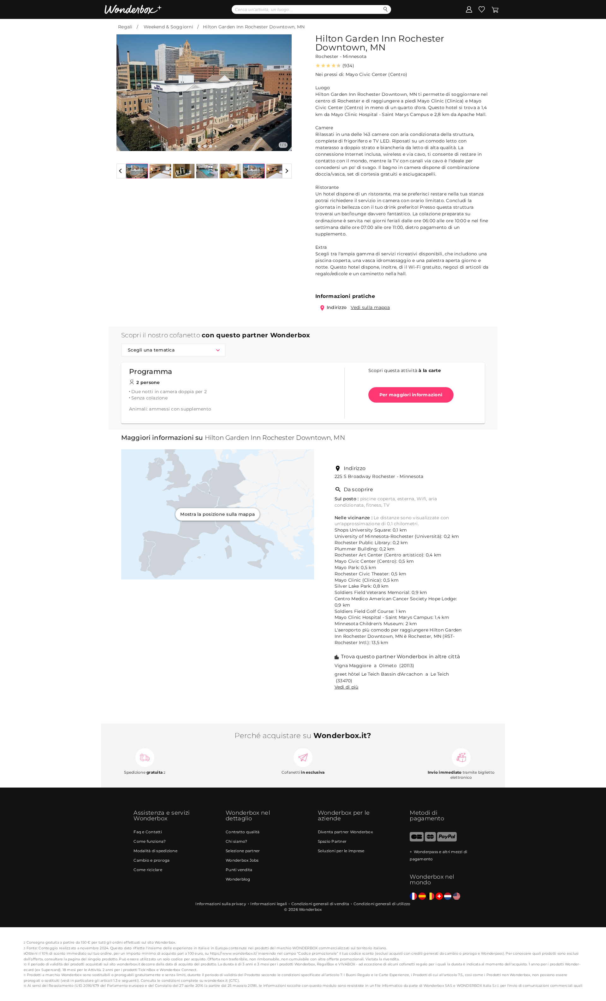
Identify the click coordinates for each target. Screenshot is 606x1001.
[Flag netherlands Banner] (447, 896)
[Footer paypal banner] (447, 840)
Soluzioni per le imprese (341, 850)
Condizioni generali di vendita (320, 903)
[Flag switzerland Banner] (439, 896)
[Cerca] (385, 9)
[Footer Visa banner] (416, 840)
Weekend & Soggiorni (168, 27)
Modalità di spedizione (155, 850)
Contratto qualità (242, 831)
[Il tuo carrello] (495, 9)
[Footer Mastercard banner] (430, 840)
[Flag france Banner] (413, 896)
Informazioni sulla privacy (220, 903)
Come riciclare (148, 869)
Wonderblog (238, 879)
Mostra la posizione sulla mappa (217, 514)
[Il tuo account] (469, 9)
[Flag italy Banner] (422, 896)
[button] (125, 87)
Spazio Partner (332, 841)
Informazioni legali (268, 903)
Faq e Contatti (148, 831)
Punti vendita (239, 869)
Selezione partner (243, 850)
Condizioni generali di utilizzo (382, 903)
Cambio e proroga (151, 860)
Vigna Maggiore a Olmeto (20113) (374, 665)
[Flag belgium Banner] (430, 896)
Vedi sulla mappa (370, 307)
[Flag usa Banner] (456, 896)
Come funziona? (150, 841)
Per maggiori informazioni (410, 395)
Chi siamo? (236, 841)
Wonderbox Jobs (242, 860)
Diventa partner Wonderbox (345, 831)
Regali (125, 27)
